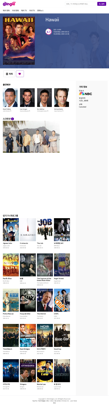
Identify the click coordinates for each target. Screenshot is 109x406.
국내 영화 (15, 10)
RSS (54, 403)
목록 (11, 73)
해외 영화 (6, 10)
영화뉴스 (40, 10)
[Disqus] (37, 183)
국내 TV (32, 10)
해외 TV (24, 10)
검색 (102, 4)
